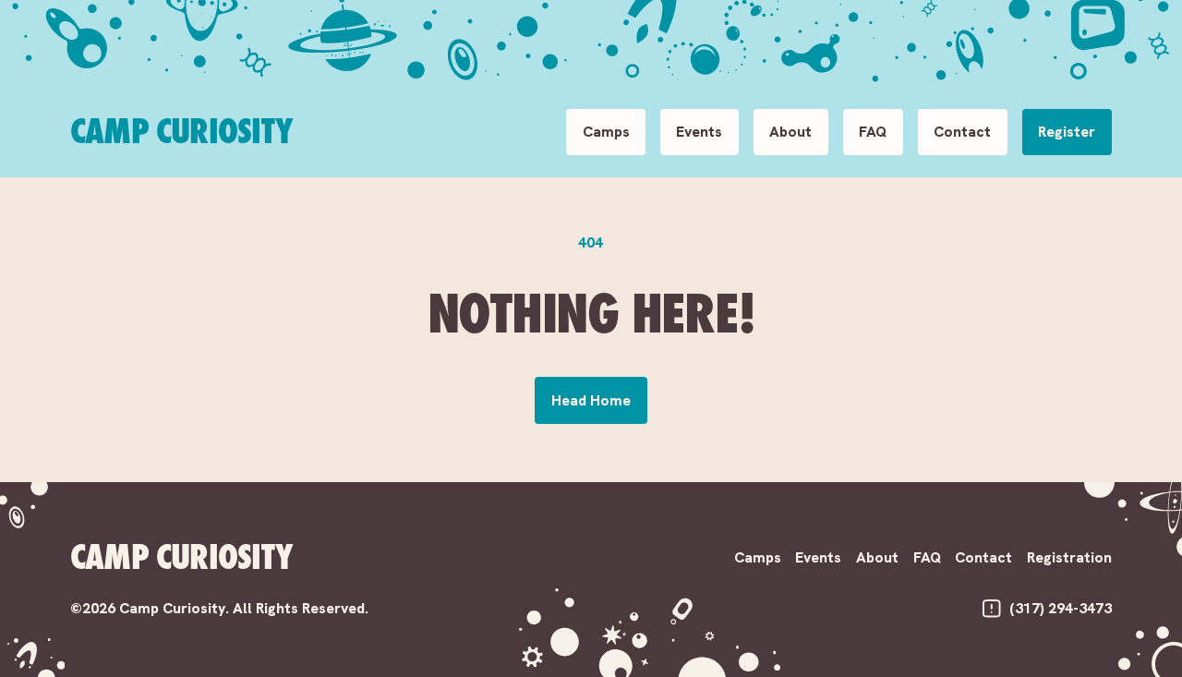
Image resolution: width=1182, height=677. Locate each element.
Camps (606, 131)
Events (699, 131)
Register (1066, 131)
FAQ (872, 131)
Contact (962, 131)
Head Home (591, 400)
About (790, 131)
